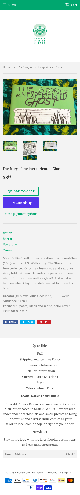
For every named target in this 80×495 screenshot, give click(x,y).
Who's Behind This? (40, 388)
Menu (12, 5)
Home (6, 67)
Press (40, 382)
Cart (73, 5)
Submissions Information (40, 365)
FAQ (40, 353)
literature (10, 244)
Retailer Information (40, 371)
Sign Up (69, 454)
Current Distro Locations (40, 376)
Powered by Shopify (59, 472)
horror (7, 239)
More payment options (20, 213)
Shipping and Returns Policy (40, 359)
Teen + (7, 250)
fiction (7, 233)
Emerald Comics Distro (29, 472)
